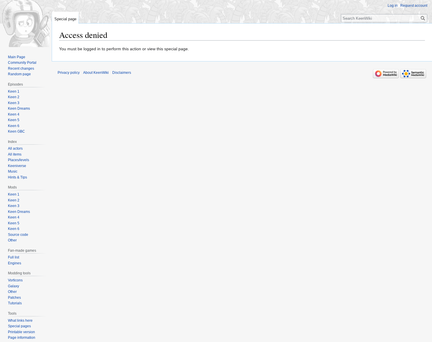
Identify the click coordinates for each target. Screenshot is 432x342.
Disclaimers (121, 73)
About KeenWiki (96, 73)
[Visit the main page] (25, 23)
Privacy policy (69, 73)
